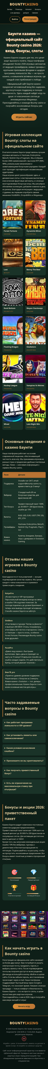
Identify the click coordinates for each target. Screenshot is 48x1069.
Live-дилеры (15, 13)
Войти (15, 19)
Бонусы (38, 9)
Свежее (35, 13)
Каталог (29, 9)
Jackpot (26, 13)
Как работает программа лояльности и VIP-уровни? (18, 724)
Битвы (9, 9)
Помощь (18, 9)
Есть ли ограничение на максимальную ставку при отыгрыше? (18, 786)
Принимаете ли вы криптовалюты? (24, 760)
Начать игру (24, 1006)
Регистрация (30, 19)
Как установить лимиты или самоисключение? (20, 737)
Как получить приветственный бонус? (21, 772)
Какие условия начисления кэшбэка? (19, 749)
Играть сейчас (24, 117)
